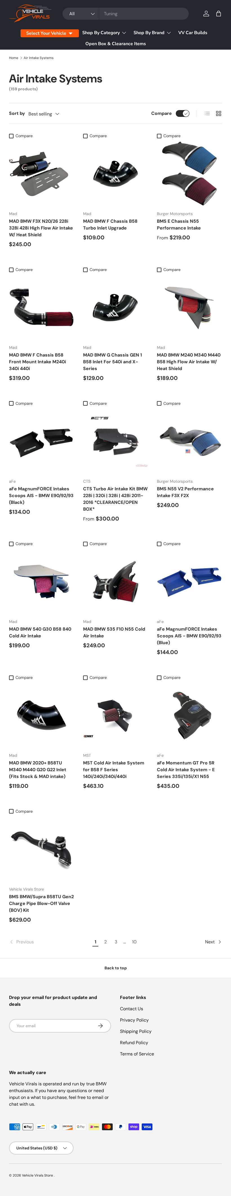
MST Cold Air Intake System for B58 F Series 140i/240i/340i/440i (113, 769)
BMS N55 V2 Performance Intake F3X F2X (185, 492)
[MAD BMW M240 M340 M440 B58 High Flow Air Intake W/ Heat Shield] (189, 307)
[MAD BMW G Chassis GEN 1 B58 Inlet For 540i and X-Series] (115, 307)
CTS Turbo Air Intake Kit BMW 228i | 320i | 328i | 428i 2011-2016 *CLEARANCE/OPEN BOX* (115, 499)
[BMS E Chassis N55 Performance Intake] (189, 174)
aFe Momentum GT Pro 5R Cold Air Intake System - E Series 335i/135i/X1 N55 (186, 769)
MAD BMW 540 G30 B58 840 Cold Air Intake (40, 632)
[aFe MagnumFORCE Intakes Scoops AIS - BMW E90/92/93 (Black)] (41, 441)
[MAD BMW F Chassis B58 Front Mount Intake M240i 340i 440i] (41, 307)
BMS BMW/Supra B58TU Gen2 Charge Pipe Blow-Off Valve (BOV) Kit (41, 903)
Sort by (17, 113)
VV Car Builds (192, 33)
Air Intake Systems (39, 58)
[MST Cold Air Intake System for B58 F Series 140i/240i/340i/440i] (115, 715)
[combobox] (126, 14)
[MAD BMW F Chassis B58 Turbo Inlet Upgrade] (115, 174)
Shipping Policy (136, 1031)
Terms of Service (137, 1054)
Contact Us (131, 1009)
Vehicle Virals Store (38, 1175)
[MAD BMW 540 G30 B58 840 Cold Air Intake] (41, 582)
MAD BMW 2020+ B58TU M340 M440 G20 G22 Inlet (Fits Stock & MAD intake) (37, 769)
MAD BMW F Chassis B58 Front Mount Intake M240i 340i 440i (37, 361)
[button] (218, 13)
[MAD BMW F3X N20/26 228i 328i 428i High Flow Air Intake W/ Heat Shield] (41, 174)
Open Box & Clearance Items (115, 44)
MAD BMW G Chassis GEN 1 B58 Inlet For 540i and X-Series (112, 361)
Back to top (116, 967)
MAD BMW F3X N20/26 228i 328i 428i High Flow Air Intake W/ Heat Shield (41, 228)
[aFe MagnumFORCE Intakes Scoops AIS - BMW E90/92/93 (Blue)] (189, 582)
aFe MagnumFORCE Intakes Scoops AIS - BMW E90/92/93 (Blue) (189, 636)
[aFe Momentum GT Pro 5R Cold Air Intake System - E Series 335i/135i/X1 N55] (189, 715)
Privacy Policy (134, 1020)
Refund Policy (134, 1043)
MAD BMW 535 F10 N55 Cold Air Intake (114, 632)
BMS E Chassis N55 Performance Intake (179, 224)
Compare (161, 113)
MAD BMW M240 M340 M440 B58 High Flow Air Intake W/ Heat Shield (189, 361)
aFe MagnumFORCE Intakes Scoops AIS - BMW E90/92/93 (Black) (41, 495)
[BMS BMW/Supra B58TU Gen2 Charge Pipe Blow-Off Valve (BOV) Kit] (41, 849)
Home (13, 58)
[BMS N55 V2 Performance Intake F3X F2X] (189, 441)
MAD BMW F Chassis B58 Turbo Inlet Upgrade (110, 224)
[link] (50, 942)
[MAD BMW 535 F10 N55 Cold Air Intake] (115, 582)
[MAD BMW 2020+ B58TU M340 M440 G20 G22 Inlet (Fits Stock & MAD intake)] (41, 715)
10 (134, 942)
